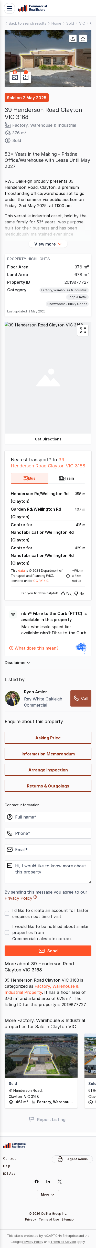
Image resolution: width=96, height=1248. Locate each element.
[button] (48, 58)
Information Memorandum (48, 753)
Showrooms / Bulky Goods (67, 304)
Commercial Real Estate (32, 8)
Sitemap (67, 1219)
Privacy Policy (18, 898)
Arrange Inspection (48, 769)
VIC (82, 23)
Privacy (30, 1219)
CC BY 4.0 (40, 581)
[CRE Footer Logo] (14, 1145)
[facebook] (36, 1181)
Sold (70, 23)
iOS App (9, 1173)
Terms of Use (49, 1219)
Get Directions (48, 439)
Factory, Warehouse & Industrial (64, 290)
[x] (59, 1181)
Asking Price (48, 737)
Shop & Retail (77, 297)
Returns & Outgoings (48, 785)
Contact (9, 1158)
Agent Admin (77, 1159)
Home (56, 23)
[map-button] (82, 330)
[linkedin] (48, 1181)
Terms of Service (63, 1242)
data (21, 570)
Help (6, 1166)
